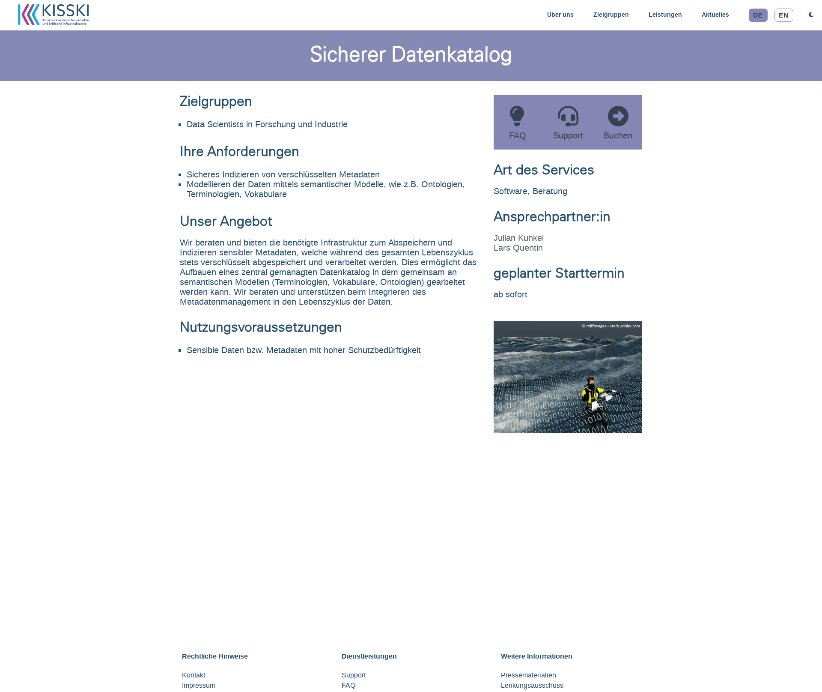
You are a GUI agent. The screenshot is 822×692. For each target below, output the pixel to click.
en (784, 15)
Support (354, 675)
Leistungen (665, 14)
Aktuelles (715, 14)
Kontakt (193, 675)
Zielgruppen (611, 14)
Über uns (560, 14)
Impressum (198, 685)
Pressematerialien (528, 675)
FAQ (348, 685)
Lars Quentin (518, 247)
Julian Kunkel (519, 238)
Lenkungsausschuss (532, 685)
